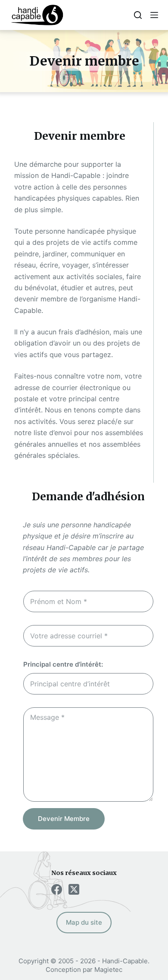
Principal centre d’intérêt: (63, 664)
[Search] (138, 15)
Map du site (84, 922)
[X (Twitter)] (73, 889)
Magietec (108, 969)
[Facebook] (56, 889)
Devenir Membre (64, 819)
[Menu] (154, 15)
